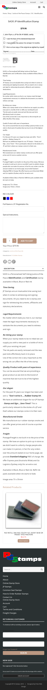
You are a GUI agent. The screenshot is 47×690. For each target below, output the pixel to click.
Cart (4, 607)
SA (32, 13)
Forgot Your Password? (10, 649)
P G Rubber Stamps (17, 255)
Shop (9, 13)
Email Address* (8, 630)
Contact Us (7, 597)
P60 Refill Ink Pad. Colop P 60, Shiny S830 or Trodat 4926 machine (23, 534)
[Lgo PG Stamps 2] (23, 556)
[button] (39, 7)
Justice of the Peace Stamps (21, 13)
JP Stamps (7, 586)
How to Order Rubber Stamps (15, 593)
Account (6, 603)
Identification (38, 13)
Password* (7, 640)
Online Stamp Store (11, 583)
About (5, 579)
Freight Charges (9, 613)
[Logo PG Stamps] (9, 7)
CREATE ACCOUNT (23, 676)
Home (5, 13)
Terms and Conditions (12, 609)
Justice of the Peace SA (16, 251)
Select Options (23, 541)
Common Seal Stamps (12, 590)
